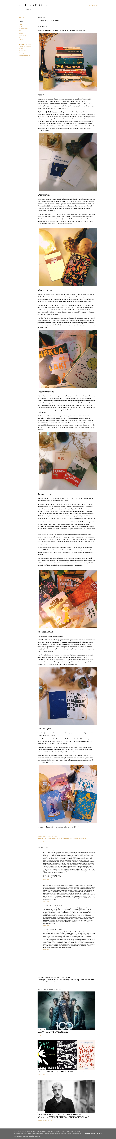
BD (20, 31)
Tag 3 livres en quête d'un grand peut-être (62, 1071)
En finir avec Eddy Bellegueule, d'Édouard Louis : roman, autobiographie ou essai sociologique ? (65, 1115)
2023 (20, 24)
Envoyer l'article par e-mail (50, 836)
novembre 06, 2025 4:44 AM (56, 929)
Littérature (22, 39)
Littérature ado (23, 42)
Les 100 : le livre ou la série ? (53, 1032)
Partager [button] (21, 17)
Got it (100, 1134)
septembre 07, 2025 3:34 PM (56, 883)
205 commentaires (48, 1074)
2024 (20, 26)
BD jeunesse (22, 35)
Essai (20, 37)
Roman (21, 48)
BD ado (21, 33)
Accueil (28, 9)
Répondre (46, 879)
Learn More (90, 1134)
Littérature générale (25, 44)
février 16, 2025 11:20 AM (55, 850)
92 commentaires (47, 1120)
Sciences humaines (24, 55)
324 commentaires (48, 1035)
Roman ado (22, 50)
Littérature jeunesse (25, 46)
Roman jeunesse (24, 53)
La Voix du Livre (38, 5)
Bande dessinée (23, 28)
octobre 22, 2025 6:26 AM (55, 905)
